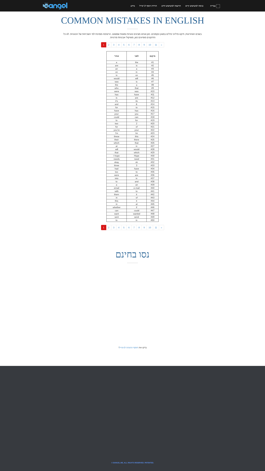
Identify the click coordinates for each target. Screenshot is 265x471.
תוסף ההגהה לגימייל (128, 347)
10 (150, 45)
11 (156, 45)
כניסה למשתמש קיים (194, 6)
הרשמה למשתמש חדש (171, 6)
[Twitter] (74, 6)
